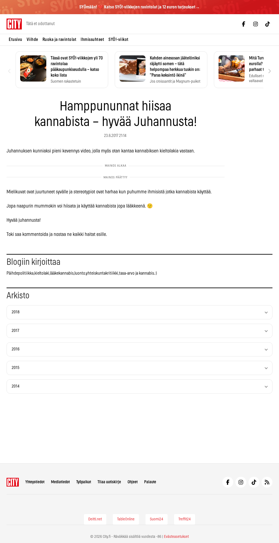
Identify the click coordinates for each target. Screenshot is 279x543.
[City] (13, 482)
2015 (15, 368)
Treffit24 (184, 519)
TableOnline (126, 519)
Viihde (32, 39)
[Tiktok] (267, 24)
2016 (16, 349)
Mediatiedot (60, 482)
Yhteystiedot (34, 482)
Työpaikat (83, 482)
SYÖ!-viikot (118, 39)
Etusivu (15, 39)
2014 (15, 386)
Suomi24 (156, 519)
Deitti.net (95, 519)
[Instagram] (255, 24)
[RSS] (267, 482)
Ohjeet (133, 482)
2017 (15, 331)
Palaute (150, 482)
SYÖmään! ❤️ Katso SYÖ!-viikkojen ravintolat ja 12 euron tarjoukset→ (139, 7)
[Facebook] (243, 24)
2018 (16, 312)
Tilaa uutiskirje (109, 482)
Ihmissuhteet (92, 39)
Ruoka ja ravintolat (60, 39)
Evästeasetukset (176, 537)
